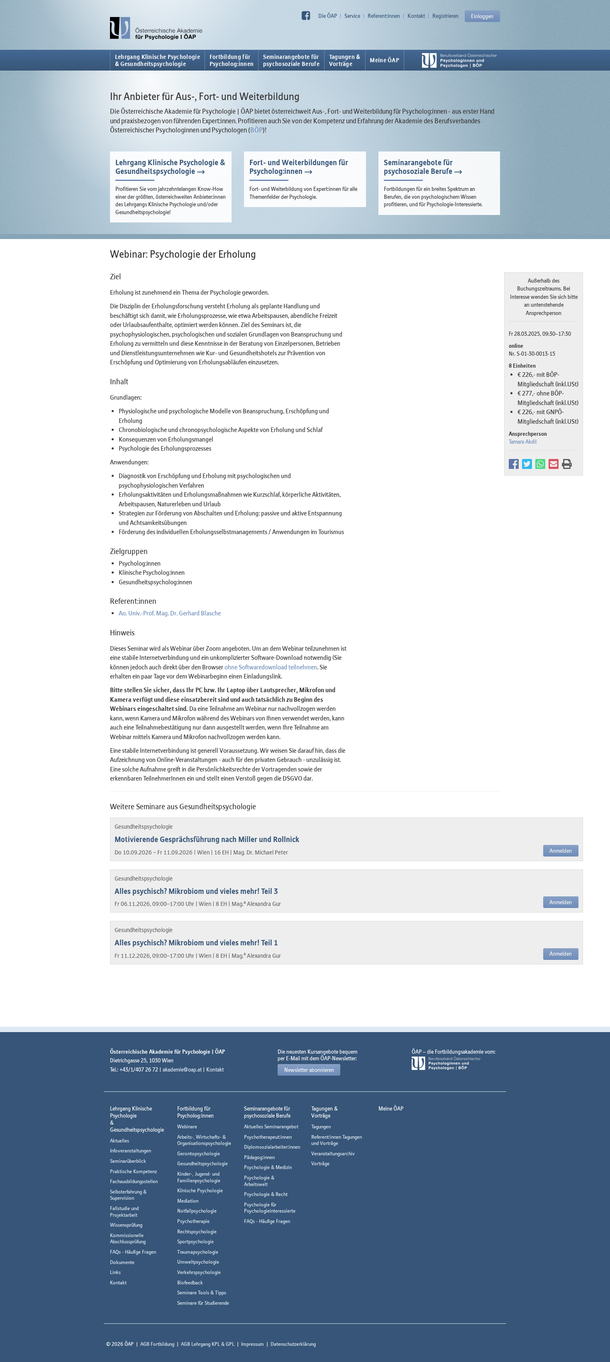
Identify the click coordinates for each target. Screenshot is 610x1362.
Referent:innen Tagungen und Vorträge (336, 1140)
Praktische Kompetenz (133, 1171)
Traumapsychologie (197, 1252)
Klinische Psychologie (200, 1190)
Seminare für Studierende (203, 1303)
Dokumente (122, 1262)
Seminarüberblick (128, 1161)
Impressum (252, 1344)
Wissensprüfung (126, 1225)
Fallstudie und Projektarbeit (124, 1211)
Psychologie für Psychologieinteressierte (269, 1207)
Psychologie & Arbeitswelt (259, 1180)
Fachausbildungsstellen (134, 1181)
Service (352, 15)
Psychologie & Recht (266, 1194)
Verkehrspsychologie (199, 1272)
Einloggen (482, 16)
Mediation (187, 1201)
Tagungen (321, 1126)
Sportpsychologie (195, 1241)
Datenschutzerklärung (293, 1344)
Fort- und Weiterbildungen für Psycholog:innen (298, 167)
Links (115, 1272)
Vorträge (320, 1163)
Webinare (187, 1126)
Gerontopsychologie (198, 1153)
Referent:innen (384, 15)
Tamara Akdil (523, 441)
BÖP (256, 130)
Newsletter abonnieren (309, 1070)
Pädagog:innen (259, 1157)
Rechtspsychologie (197, 1231)
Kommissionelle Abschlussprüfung (128, 1238)
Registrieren (445, 15)
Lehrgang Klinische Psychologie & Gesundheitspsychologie (157, 60)
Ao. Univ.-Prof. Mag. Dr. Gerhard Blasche (170, 613)
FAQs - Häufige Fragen (133, 1252)
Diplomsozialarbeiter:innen (272, 1147)
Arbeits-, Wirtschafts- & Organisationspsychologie (204, 1140)
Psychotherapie (193, 1221)
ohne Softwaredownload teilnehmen (270, 667)
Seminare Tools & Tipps (201, 1292)
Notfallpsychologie (197, 1211)
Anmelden (560, 850)
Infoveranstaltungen (130, 1150)
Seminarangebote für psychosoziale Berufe (418, 167)
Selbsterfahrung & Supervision (128, 1195)
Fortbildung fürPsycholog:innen (232, 60)
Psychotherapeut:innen (268, 1137)
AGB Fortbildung (157, 1344)
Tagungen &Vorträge (345, 60)
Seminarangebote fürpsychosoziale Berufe (291, 60)
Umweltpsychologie (198, 1262)
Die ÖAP (327, 15)
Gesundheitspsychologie (202, 1163)
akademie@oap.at (182, 1069)
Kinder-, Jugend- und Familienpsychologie (198, 1177)
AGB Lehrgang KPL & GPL (207, 1344)
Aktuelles (119, 1140)
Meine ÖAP (384, 60)
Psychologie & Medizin (268, 1167)
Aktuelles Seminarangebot (271, 1126)
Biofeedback (190, 1282)
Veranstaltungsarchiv (333, 1153)
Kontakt (416, 15)
